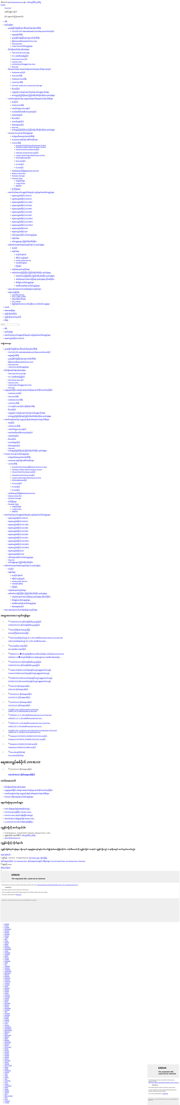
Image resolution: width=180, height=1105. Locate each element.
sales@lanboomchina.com (15, 2)
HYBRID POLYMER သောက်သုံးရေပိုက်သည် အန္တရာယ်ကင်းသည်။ (29, 681)
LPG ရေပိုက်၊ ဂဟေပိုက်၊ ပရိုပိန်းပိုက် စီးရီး (21, 406)
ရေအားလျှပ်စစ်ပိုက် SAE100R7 (22, 215)
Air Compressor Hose (20, 861)
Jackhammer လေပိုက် (18, 72)
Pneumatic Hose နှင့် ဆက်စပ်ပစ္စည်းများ (20, 133)
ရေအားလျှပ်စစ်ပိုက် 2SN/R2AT (22, 199)
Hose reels (15, 66)
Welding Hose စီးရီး (18, 105)
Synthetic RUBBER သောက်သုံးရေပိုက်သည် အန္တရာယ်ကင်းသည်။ (29, 673)
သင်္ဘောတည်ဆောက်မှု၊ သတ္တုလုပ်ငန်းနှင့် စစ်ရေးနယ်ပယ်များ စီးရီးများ (30, 98)
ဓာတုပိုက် (15, 102)
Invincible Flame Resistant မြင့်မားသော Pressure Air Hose (29, 467)
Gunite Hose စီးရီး (17, 82)
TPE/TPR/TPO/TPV (18, 295)
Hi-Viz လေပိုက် (21, 161)
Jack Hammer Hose (71, 861)
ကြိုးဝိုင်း (18, 266)
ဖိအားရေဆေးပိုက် (18, 125)
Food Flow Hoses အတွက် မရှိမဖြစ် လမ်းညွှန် (18, 815)
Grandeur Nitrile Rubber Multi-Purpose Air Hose (30, 155)
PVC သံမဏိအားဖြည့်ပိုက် (20, 56)
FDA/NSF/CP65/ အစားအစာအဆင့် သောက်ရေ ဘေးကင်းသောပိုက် (33, 31)
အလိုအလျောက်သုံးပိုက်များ (21, 269)
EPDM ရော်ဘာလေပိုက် (23, 157)
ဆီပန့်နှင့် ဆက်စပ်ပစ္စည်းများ (25, 282)
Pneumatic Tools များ (18, 176)
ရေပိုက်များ (15, 238)
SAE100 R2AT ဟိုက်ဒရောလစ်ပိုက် (19, 705)
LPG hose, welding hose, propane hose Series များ (27, 85)
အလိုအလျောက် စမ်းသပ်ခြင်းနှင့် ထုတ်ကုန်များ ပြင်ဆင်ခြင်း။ (35, 279)
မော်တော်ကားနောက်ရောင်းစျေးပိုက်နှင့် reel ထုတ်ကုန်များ (26, 244)
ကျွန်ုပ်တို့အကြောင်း (10, 313)
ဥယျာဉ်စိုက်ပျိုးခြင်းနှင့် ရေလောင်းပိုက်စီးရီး (26, 38)
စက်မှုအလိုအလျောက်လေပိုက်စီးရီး (23, 136)
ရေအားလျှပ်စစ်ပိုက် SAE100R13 (22, 221)
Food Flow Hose (17, 62)
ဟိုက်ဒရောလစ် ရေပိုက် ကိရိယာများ (39, 861)
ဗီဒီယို (6, 320)
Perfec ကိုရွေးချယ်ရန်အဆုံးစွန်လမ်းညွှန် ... (17, 808)
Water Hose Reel (17, 43)
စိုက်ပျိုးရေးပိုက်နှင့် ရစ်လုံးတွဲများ (18, 49)
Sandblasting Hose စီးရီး (19, 79)
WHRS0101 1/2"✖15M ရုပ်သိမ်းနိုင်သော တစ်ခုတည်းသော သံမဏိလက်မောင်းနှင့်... (34, 657)
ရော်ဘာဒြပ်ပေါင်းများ (19, 299)
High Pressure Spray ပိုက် (19, 59)
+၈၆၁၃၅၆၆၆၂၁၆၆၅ (34, 2)
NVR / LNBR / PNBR (19, 296)
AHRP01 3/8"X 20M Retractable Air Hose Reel (22, 711)
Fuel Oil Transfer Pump (58, 861)
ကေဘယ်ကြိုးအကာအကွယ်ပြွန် (18, 633)
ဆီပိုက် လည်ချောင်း (22, 258)
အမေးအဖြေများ (9, 310)
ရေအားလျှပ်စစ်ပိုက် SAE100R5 (22, 208)
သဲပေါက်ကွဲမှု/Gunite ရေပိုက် (21, 108)
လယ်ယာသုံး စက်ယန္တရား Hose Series (23, 64)
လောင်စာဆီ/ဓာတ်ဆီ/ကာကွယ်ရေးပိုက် (24, 111)
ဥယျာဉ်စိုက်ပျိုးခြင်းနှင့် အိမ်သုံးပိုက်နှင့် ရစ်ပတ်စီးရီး (24, 28)
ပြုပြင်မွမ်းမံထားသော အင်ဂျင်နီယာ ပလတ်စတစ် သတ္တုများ (31, 304)
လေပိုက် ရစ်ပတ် (21, 254)
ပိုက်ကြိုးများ (16, 189)
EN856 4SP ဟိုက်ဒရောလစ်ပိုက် (18, 689)
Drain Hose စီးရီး (17, 75)
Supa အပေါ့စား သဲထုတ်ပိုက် (17, 649)
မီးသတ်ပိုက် (16, 88)
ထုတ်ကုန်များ (8, 24)
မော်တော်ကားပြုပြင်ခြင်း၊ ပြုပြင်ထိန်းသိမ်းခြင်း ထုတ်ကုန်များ (31, 272)
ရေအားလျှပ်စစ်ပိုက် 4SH (20, 228)
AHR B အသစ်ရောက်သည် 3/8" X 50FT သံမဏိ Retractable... (27, 641)
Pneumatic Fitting (17, 178)
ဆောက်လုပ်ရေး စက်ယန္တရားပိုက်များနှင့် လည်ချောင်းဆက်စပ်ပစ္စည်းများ (31, 192)
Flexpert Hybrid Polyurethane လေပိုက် (27, 149)
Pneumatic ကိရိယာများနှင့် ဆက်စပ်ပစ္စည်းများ (18, 796)
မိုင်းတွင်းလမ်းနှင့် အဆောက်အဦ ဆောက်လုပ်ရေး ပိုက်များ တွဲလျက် (29, 69)
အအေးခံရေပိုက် (17, 115)
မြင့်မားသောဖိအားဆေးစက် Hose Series (24, 41)
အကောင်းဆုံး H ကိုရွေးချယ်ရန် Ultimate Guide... (19, 818)
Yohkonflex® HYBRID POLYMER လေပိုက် (22, 747)
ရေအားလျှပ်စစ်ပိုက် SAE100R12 (22, 218)
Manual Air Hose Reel (18, 173)
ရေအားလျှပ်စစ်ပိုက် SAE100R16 (22, 225)
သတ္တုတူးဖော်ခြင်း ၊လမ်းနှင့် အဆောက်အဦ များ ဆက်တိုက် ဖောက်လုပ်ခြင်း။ (28, 390)
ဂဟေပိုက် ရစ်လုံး (21, 262)
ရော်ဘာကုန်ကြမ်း (13, 292)
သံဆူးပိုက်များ (20, 180)
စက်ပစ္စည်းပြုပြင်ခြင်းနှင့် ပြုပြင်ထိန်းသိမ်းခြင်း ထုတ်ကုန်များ (27, 450)
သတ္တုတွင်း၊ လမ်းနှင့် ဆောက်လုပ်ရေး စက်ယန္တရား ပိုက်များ (30, 92)
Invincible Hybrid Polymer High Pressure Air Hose (31, 145)
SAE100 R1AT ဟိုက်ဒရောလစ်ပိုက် (19, 697)
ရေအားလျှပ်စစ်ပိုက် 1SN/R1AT (22, 195)
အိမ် (5, 21)
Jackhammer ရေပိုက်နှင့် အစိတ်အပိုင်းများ (25, 139)
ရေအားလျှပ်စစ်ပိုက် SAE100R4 (22, 205)
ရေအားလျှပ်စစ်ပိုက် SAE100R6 (22, 212)
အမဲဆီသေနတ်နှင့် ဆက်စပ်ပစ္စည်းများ (28, 285)
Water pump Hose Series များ (21, 52)
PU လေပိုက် (19, 167)
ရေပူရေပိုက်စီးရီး (17, 34)
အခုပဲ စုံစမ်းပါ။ (5, 854)
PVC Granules (16, 301)
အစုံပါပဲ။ (18, 185)
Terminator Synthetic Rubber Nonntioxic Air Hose (31, 147)
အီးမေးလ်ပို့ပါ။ (5, 867)
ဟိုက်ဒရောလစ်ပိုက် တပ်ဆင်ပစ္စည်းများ (24, 235)
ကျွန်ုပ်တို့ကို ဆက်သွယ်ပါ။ (12, 317)
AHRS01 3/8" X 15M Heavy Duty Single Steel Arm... (24, 732)
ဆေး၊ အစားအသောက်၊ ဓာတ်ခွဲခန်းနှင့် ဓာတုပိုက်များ (24, 289)
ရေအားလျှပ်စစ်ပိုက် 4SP (19, 231)
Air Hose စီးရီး (16, 143)
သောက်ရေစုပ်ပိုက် (18, 121)
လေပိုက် (14, 248)
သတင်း (6, 307)
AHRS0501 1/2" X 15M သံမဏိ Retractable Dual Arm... (25, 718)
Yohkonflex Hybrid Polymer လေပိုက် (27, 152)
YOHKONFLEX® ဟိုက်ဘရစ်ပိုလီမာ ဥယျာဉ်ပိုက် (24, 625)
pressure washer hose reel (23, 260)
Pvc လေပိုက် (20, 164)
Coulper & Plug (20, 183)
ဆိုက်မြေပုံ (43, 858)
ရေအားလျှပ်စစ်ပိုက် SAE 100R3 (22, 202)
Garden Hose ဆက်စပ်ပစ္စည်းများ (22, 46)
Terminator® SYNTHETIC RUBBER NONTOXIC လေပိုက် (26, 739)
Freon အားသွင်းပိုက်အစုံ (15, 755)
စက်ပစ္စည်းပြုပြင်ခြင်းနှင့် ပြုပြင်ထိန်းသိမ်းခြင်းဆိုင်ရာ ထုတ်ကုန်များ (33, 95)
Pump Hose (81, 861)
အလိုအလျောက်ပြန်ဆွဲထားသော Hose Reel (25, 171)
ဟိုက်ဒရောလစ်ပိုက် (7, 861)
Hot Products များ (34, 858)
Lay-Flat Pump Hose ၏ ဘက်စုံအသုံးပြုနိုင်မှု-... (19, 822)
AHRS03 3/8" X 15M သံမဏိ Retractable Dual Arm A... (25, 726)
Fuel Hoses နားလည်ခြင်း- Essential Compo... (18, 812)
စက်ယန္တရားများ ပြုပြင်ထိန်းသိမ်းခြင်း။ (24, 241)
